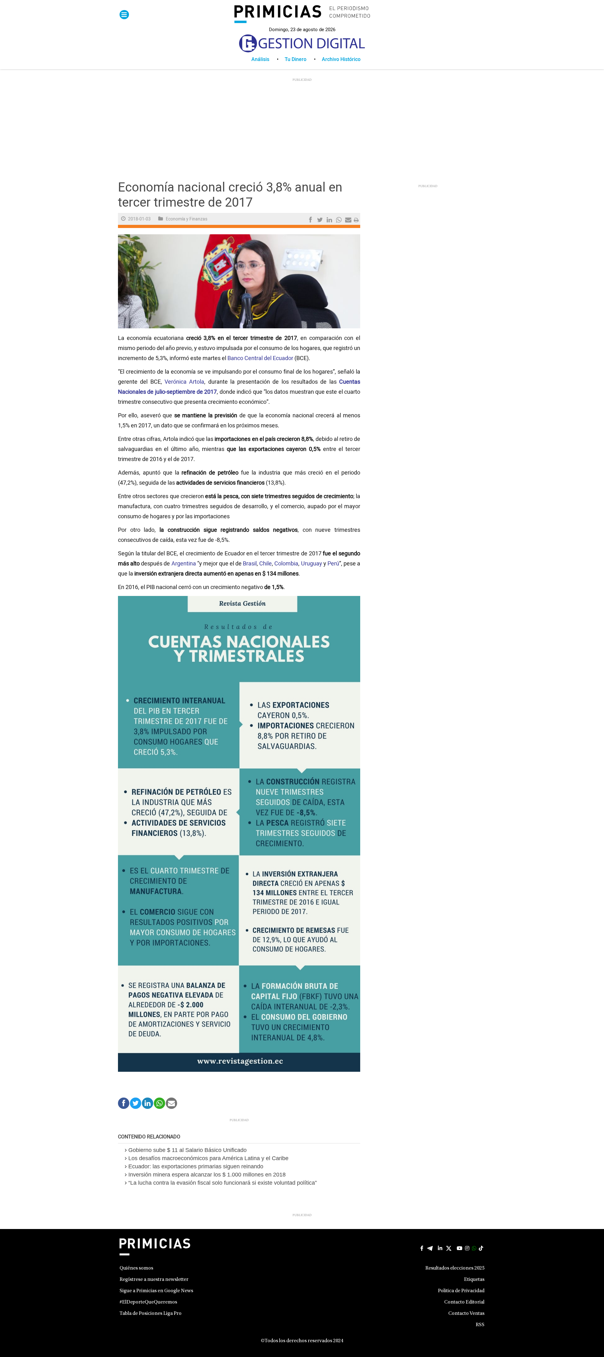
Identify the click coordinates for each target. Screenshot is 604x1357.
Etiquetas (474, 1279)
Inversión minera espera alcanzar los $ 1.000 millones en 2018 (207, 1174)
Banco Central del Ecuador (260, 358)
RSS (480, 1324)
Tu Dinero (295, 59)
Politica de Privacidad (461, 1290)
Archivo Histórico (341, 59)
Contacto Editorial (464, 1302)
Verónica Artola (184, 382)
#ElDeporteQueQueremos (148, 1302)
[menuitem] (268, 59)
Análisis (260, 59)
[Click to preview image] (239, 281)
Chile (265, 564)
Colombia (286, 564)
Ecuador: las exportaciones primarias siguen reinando (195, 1166)
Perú (333, 564)
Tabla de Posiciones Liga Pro (151, 1313)
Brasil (250, 564)
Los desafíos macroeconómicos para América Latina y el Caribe (208, 1158)
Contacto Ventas (466, 1313)
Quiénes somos (136, 1268)
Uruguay (311, 564)
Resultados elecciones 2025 (454, 1268)
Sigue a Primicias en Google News (156, 1290)
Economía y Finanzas (186, 219)
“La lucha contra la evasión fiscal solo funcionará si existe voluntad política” (222, 1183)
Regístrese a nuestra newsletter (154, 1279)
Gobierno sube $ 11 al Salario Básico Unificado (187, 1150)
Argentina (183, 564)
